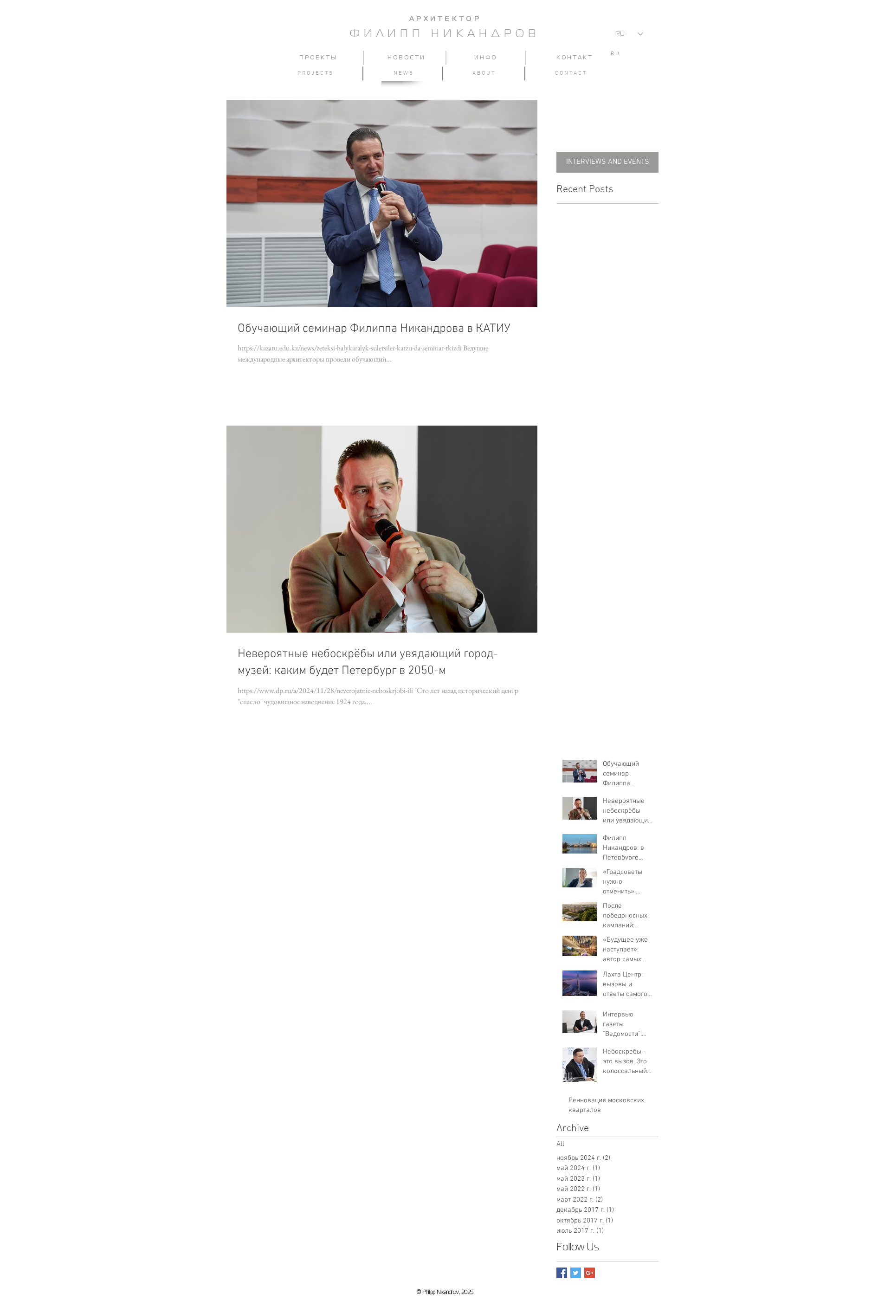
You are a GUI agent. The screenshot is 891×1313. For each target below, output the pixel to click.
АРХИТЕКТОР (445, 19)
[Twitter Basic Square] (575, 1273)
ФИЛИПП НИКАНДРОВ (445, 34)
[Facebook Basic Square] (561, 1273)
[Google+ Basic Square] (589, 1273)
